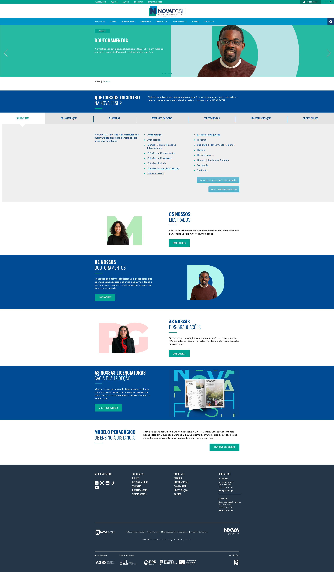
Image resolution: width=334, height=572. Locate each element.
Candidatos (100, 2)
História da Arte (205, 155)
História (201, 150)
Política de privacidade (135, 532)
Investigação (162, 21)
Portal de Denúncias (199, 532)
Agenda (195, 21)
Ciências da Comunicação (161, 153)
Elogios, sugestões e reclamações (174, 532)
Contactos (209, 21)
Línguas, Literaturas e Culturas (213, 160)
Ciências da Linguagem (159, 158)
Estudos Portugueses (208, 135)
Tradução (202, 170)
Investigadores (155, 2)
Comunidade (145, 21)
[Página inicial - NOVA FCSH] (167, 11)
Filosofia (201, 140)
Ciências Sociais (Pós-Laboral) (163, 168)
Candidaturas (179, 243)
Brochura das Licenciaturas (224, 189)
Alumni (126, 2)
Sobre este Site (153, 532)
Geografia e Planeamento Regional (215, 145)
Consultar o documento (224, 447)
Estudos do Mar (155, 173)
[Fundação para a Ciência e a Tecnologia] (128, 562)
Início (97, 82)
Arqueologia (153, 140)
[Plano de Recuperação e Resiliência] (169, 562)
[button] (330, 21)
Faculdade (100, 21)
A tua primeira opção (108, 407)
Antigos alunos (140, 482)
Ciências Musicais (156, 163)
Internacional (128, 21)
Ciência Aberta (179, 21)
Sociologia (202, 165)
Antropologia (154, 135)
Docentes (138, 2)
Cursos (113, 21)
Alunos (114, 2)
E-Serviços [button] (312, 2)
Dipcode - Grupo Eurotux (182, 540)
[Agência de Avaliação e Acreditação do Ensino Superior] (105, 562)
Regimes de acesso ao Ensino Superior (218, 180)
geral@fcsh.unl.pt (226, 491)
